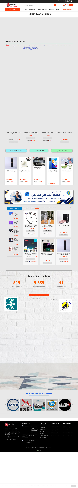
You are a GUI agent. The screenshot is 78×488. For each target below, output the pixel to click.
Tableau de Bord (43, 429)
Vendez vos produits (67, 9)
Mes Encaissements (55, 436)
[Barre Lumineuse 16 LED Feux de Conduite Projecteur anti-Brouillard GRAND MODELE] (39, 161)
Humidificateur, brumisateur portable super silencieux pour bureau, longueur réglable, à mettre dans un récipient (47, 227)
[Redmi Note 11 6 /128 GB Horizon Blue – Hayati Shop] (53, 163)
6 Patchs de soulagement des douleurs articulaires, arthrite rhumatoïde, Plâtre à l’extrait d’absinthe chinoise (67, 172)
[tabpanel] (13, 405)
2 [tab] (33, 412)
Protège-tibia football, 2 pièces (47, 132)
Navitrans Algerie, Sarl (64, 404)
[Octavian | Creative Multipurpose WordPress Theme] (11, 241)
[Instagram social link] (63, 1)
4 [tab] (36, 412)
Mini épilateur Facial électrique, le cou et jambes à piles (10, 172)
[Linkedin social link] (67, 1)
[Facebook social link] (59, 1)
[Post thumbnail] (26, 429)
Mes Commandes (55, 432)
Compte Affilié (42, 427)
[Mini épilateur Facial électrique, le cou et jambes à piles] (11, 163)
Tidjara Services (33, 261)
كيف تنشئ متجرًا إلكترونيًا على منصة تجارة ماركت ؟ (29, 435)
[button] (13, 142)
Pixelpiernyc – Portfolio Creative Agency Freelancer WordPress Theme (47, 255)
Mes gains (42, 433)
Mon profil (42, 431)
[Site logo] (11, 5)
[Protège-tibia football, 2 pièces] (47, 88)
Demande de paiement (44, 435)
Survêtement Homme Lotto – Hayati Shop (64, 132)
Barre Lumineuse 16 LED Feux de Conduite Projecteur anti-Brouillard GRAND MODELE (38, 169)
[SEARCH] (55, 5)
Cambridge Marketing (31, 441)
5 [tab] (38, 412)
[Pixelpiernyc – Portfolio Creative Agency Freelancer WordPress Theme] (47, 245)
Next (72, 404)
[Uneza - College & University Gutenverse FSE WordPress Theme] (11, 232)
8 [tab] (43, 412)
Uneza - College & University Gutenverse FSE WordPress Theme (17, 231)
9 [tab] (45, 412)
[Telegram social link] (71, 1)
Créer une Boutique (55, 426)
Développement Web (67, 434)
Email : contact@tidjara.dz (11, 439)
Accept (73, 486)
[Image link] (9, 425)
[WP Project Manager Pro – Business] (11, 224)
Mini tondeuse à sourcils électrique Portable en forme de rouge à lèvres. (16, 250)
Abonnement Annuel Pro (67, 436)
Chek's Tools (52, 404)
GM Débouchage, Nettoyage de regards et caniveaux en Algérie (39, 404)
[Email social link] (61, 1)
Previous (6, 404)
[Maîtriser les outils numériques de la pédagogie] (14, 88)
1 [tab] (31, 412)
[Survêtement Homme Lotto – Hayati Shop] (64, 88)
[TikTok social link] (69, 1)
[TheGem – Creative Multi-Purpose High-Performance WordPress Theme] (30, 245)
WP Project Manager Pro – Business (16, 222)
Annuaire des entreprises (68, 432)
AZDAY (33, 140)
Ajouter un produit (55, 430)
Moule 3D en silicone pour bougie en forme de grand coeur (24, 172)
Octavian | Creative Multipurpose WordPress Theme (16, 240)
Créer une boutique (67, 428)
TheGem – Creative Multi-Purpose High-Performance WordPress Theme (30, 255)
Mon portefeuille (43, 437)
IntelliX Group (13, 404)
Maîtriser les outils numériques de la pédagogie (13, 133)
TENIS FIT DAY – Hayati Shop (63, 225)
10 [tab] (46, 412)
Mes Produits (54, 434)
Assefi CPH (26, 404)
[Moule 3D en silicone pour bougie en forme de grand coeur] (25, 163)
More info (67, 486)
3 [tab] (34, 412)
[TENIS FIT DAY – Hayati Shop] (63, 217)
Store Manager (54, 428)
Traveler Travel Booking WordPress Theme (16, 214)
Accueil (64, 426)
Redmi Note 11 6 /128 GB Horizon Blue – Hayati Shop (53, 171)
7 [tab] (41, 412)
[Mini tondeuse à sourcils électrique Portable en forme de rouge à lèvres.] (11, 251)
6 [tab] (39, 412)
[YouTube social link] (65, 1)
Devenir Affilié (65, 430)
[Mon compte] (64, 5)
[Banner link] (11, 304)
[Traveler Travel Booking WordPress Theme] (11, 215)
